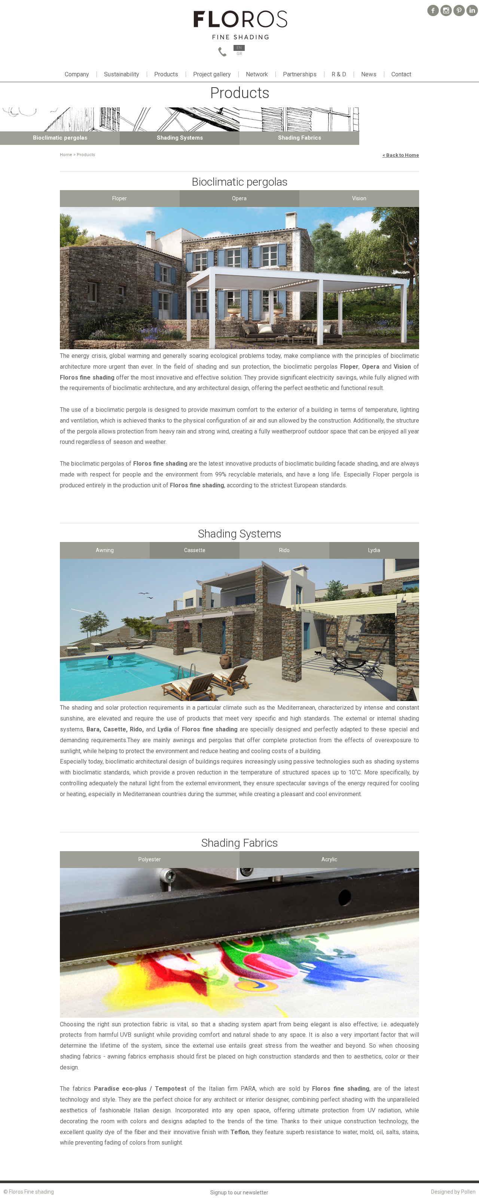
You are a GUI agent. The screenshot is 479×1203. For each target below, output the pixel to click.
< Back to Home (400, 155)
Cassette (194, 550)
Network (257, 74)
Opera (239, 198)
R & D (339, 74)
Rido (284, 550)
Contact (401, 74)
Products (166, 74)
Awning (105, 550)
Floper (119, 198)
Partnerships (300, 74)
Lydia (374, 550)
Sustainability (121, 74)
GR (239, 53)
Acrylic (329, 859)
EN (239, 47)
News (368, 74)
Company (77, 74)
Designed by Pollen (453, 1192)
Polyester (149, 859)
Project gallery (212, 74)
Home (66, 154)
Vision (359, 198)
